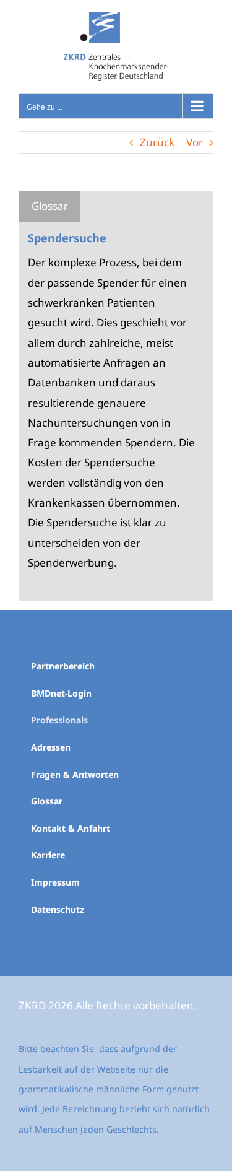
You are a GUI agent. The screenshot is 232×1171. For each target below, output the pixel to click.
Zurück (157, 142)
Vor (194, 142)
